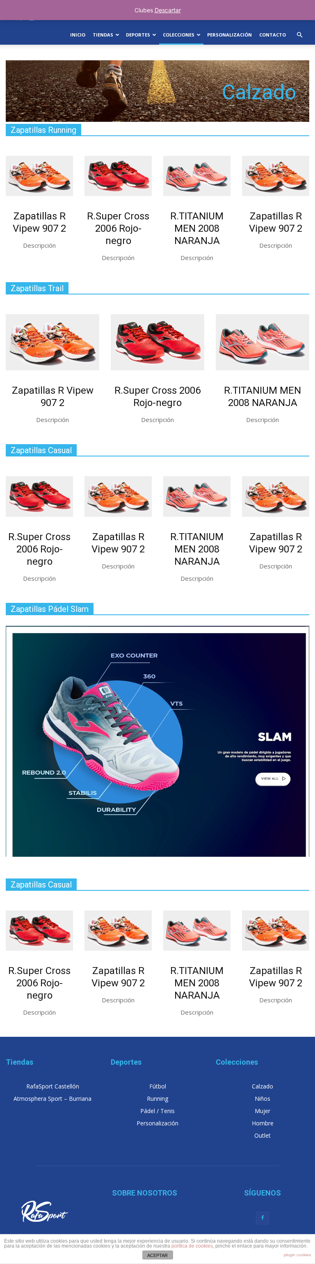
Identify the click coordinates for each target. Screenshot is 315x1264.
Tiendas (103, 35)
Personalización (229, 35)
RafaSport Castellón (52, 1086)
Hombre (263, 1123)
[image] (39, 176)
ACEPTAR (157, 1255)
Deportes (138, 35)
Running (157, 1098)
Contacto (272, 35)
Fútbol (157, 1086)
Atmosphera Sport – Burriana (52, 1098)
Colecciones (178, 35)
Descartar (168, 10)
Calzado (262, 1086)
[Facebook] (262, 1218)
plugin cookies (297, 1255)
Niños (262, 1098)
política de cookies (192, 1246)
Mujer (262, 1111)
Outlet (262, 1135)
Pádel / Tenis (157, 1111)
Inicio (77, 35)
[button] (299, 35)
